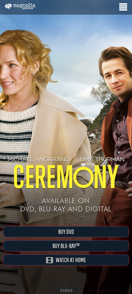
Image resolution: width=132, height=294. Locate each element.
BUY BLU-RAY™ (66, 245)
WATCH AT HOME (69, 260)
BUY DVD (66, 231)
